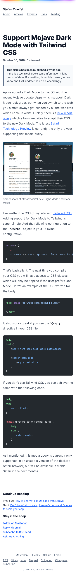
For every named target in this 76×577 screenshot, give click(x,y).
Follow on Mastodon (15, 523)
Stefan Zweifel (13, 9)
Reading (56, 14)
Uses (44, 14)
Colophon (46, 560)
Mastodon (22, 555)
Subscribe (9, 563)
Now (23, 560)
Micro (14, 560)
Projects (32, 14)
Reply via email (12, 527)
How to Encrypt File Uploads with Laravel (39, 500)
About (6, 14)
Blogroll (33, 560)
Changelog (61, 560)
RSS (5, 560)
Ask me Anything (13, 536)
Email (57, 555)
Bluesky (35, 555)
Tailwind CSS (62, 213)
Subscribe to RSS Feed (17, 532)
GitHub (47, 555)
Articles (18, 14)
